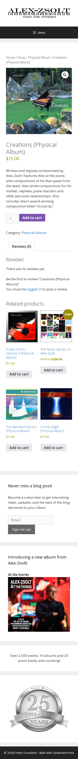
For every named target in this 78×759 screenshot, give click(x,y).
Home (10, 57)
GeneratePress (63, 753)
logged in (34, 289)
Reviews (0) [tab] (21, 246)
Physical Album (39, 57)
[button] (65, 74)
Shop (21, 57)
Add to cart (32, 217)
